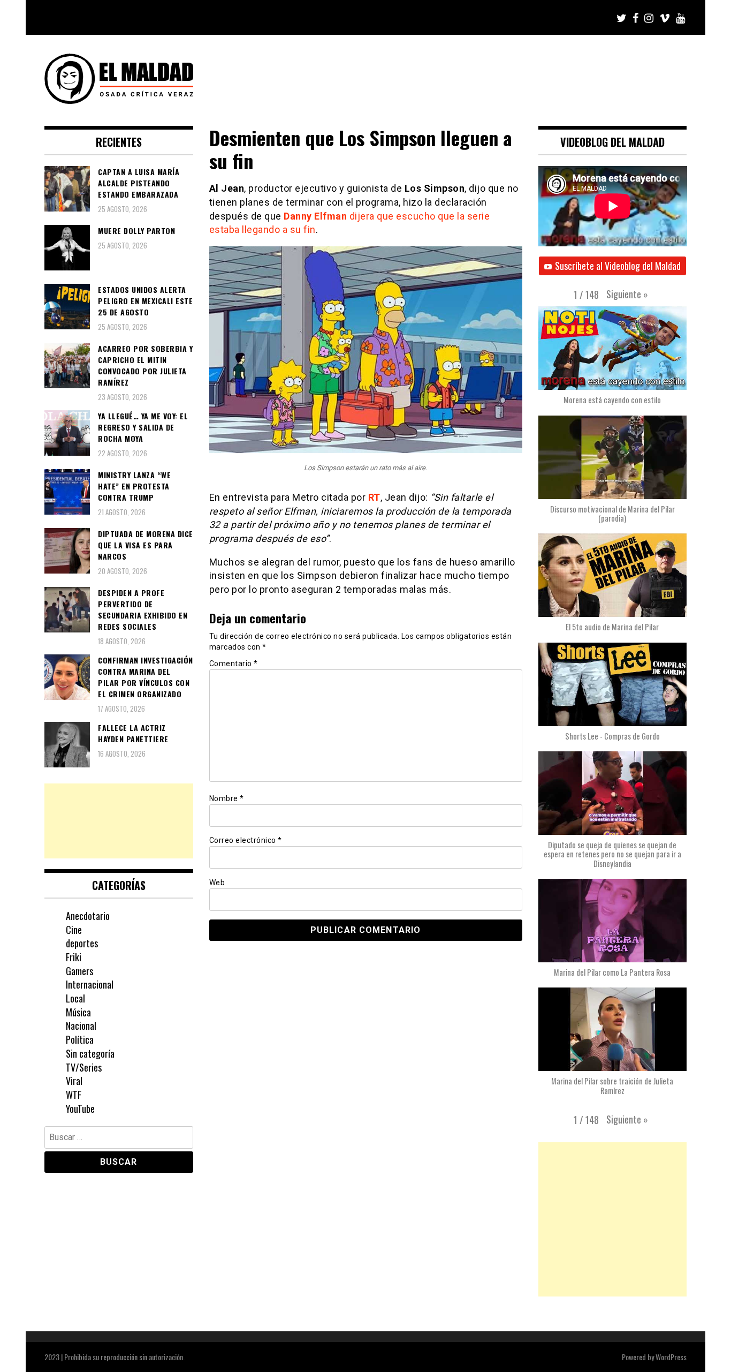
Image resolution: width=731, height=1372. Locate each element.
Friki (73, 957)
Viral (74, 1081)
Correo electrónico (245, 840)
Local (75, 998)
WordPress (671, 1356)
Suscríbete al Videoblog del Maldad (618, 266)
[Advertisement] (118, 820)
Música (78, 1012)
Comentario (233, 663)
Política (80, 1039)
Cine (74, 930)
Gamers (79, 971)
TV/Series (84, 1067)
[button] (627, 294)
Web (217, 882)
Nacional (81, 1025)
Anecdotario (88, 916)
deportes (82, 943)
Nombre (226, 798)
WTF (73, 1095)
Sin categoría (90, 1053)
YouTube (80, 1108)
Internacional (89, 984)
